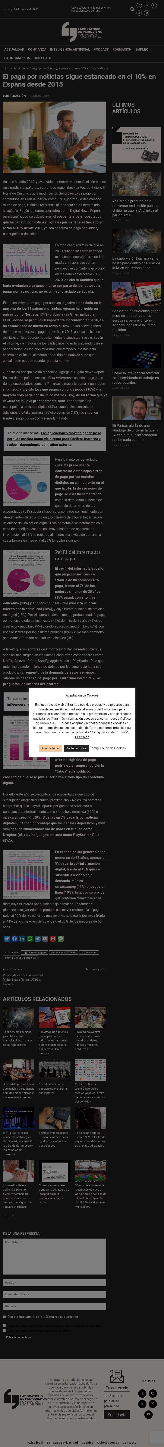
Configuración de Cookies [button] (107, 748)
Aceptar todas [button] (51, 748)
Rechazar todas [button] (76, 748)
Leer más (82, 737)
